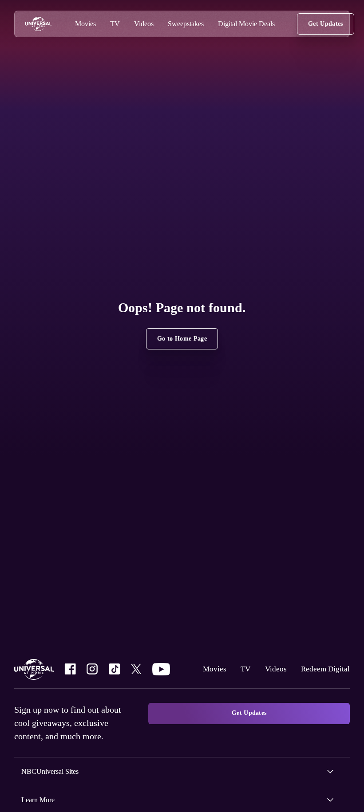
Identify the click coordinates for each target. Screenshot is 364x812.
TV (241, 669)
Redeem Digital (324, 669)
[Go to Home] (38, 24)
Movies (211, 669)
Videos (272, 669)
